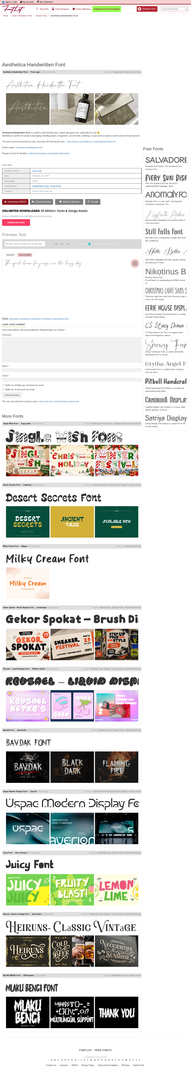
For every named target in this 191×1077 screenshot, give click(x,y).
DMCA (75, 1065)
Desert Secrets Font (11, 485)
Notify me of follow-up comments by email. (24, 385)
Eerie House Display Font (166, 308)
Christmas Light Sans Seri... (166, 291)
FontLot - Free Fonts (95, 1050)
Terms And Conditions (108, 1065)
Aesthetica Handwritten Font (15, 72)
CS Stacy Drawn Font (166, 326)
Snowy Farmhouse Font (166, 345)
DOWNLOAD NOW (16, 222)
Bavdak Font (8, 730)
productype (41, 607)
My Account (28, 2)
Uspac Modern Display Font (15, 791)
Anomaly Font (166, 195)
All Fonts (125, 1065)
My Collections (46, 2)
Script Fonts (41, 16)
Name (5, 366)
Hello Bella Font (166, 251)
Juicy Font (7, 853)
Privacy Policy (88, 1065)
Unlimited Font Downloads (107, 9)
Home (5, 16)
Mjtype (24, 546)
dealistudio (22, 730)
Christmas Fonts (120, 424)
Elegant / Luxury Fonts (131, 485)
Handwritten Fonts (121, 72)
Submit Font (138, 1065)
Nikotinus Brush (166, 271)
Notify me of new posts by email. (20, 389)
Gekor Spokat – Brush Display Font (18, 607)
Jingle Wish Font (10, 424)
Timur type (35, 72)
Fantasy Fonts (134, 424)
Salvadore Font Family (166, 160)
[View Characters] (135, 263)
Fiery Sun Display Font (166, 177)
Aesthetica (14, 319)
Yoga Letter (26, 424)
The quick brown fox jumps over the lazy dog (43, 263)
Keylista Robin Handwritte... (166, 213)
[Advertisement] (95, 37)
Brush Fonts (105, 607)
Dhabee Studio (38, 669)
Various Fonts (135, 975)
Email (5, 375)
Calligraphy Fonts (133, 730)
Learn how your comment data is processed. (59, 401)
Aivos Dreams (21, 853)
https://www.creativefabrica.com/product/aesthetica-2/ (91, 141)
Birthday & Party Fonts (102, 424)
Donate (94, 202)
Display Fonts (114, 485)
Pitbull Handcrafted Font (166, 381)
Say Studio (36, 914)
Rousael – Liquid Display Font (16, 669)
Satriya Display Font (166, 418)
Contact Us (51, 1065)
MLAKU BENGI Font (11, 975)
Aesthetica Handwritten (30, 319)
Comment (6, 335)
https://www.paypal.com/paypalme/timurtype (49, 153)
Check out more (43, 202)
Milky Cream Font (10, 546)
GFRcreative (28, 975)
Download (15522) (16, 202)
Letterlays (27, 485)
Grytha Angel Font (166, 363)
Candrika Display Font (166, 400)
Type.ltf (33, 791)
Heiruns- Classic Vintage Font (16, 914)
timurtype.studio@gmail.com (29, 147)
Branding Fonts (100, 485)
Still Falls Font (164, 231)
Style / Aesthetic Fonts (22, 16)
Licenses (64, 1065)
